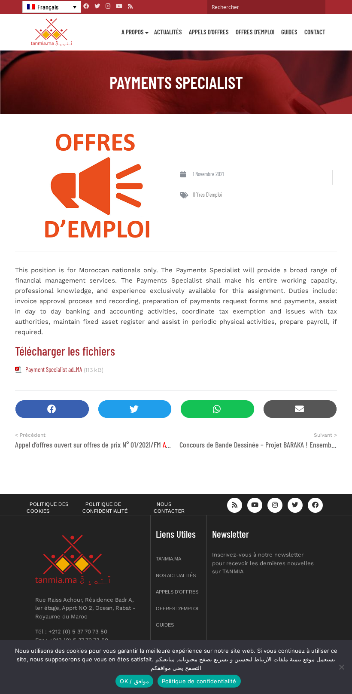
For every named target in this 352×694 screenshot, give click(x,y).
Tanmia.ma (168, 558)
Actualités (168, 32)
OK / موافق (134, 681)
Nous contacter (169, 508)
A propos (132, 32)
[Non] (341, 667)
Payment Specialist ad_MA (53, 369)
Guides (289, 32)
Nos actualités (176, 575)
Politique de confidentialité (105, 508)
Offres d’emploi (255, 32)
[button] (52, 409)
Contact (314, 32)
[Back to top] (315, 667)
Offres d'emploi (207, 194)
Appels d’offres (209, 32)
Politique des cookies (48, 508)
